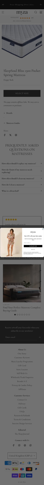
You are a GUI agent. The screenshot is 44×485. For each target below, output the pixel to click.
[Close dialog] (43, 229)
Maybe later (33, 249)
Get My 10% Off (33, 246)
